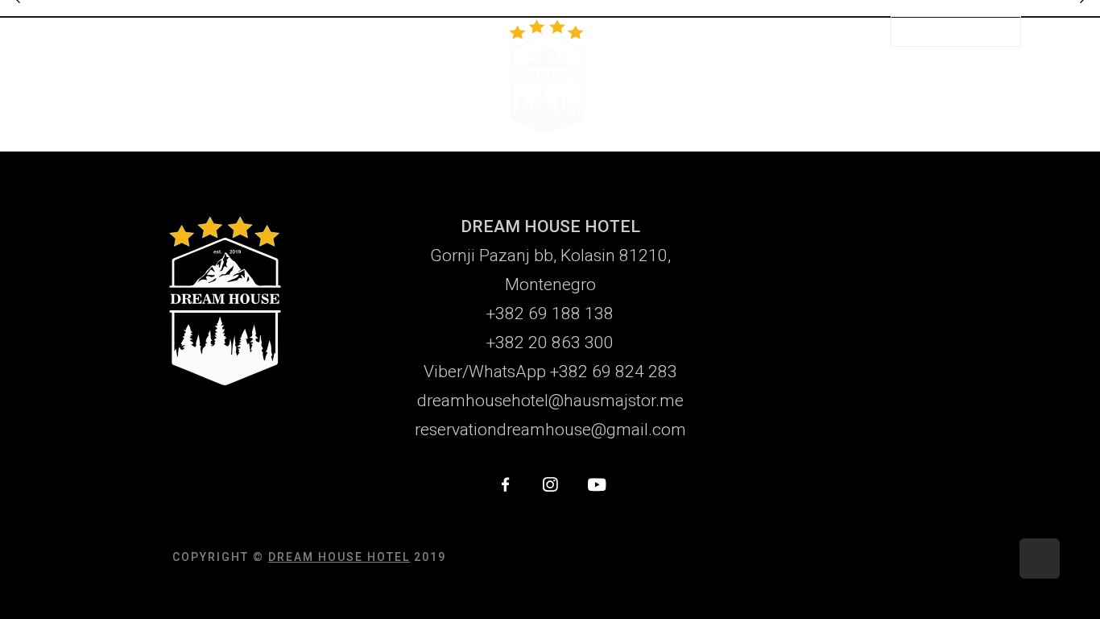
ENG (841, 30)
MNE (804, 30)
